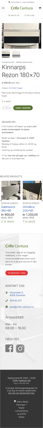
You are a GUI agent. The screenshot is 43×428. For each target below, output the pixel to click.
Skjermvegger (8, 62)
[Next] (37, 35)
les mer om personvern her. (21, 393)
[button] (3, 8)
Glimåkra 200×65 (29, 208)
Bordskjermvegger (24, 62)
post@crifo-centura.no (22, 306)
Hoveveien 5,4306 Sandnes (17, 294)
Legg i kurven (23, 108)
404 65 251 (16, 300)
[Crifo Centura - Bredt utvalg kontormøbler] (21, 8)
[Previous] (5, 35)
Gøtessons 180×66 (8, 208)
